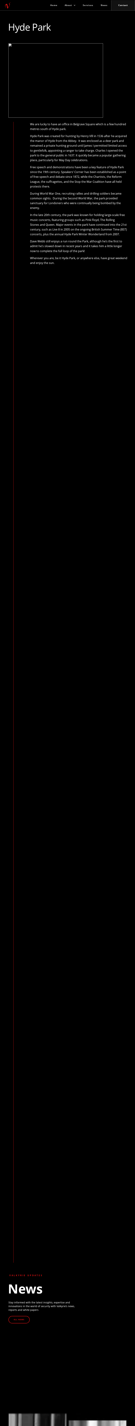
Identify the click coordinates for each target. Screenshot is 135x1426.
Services (88, 5)
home (53, 5)
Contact (123, 5)
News (104, 5)
